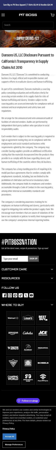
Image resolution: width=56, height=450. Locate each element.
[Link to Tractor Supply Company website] (13, 354)
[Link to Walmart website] (13, 324)
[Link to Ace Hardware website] (43, 339)
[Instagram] (9, 294)
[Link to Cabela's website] (28, 339)
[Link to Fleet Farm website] (43, 383)
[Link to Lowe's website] (28, 324)
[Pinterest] (14, 294)
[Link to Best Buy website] (43, 324)
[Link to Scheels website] (43, 368)
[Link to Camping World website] (13, 383)
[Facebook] (3, 294)
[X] (25, 294)
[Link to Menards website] (43, 354)
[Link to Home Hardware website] (28, 368)
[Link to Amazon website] (13, 339)
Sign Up (33, 258)
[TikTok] (20, 294)
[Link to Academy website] (28, 354)
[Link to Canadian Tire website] (13, 368)
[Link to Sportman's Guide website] (28, 383)
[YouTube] (30, 294)
